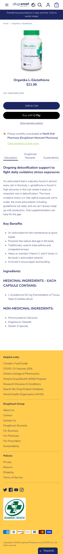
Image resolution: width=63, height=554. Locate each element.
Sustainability (51, 158)
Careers (7, 415)
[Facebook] (11, 489)
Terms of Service (13, 477)
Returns (8, 467)
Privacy (7, 462)
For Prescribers (12, 441)
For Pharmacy (11, 436)
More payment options (31, 123)
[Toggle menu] (6, 5)
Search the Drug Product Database (23, 389)
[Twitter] (5, 489)
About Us (8, 410)
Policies (7, 456)
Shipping (8, 472)
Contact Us (9, 420)
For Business (10, 431)
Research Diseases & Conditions (22, 384)
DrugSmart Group (14, 404)
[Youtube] (16, 489)
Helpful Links (11, 357)
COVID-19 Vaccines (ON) (17, 368)
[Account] (48, 3)
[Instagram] (22, 489)
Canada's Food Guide (15, 363)
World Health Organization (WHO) (23, 394)
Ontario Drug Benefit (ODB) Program (24, 379)
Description (10, 158)
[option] (31, 15)
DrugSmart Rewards (30, 156)
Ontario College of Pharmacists (21, 373)
